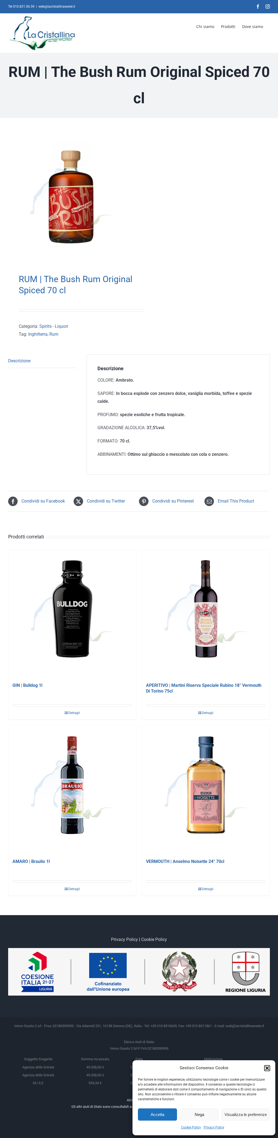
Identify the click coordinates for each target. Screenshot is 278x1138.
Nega (199, 1114)
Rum (53, 334)
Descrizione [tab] (19, 360)
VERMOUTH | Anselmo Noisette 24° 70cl (185, 861)
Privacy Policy (214, 1127)
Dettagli (74, 713)
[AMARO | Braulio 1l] (72, 789)
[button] (267, 1068)
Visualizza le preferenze (246, 1114)
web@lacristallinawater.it (57, 6)
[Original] (71, 197)
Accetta (157, 1114)
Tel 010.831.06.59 (21, 6)
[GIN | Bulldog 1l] (72, 613)
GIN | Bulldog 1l (27, 685)
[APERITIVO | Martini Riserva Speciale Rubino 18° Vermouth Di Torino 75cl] (206, 613)
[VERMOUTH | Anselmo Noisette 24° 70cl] (206, 789)
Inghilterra (38, 334)
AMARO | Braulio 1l (31, 861)
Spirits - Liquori (53, 326)
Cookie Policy (191, 1127)
